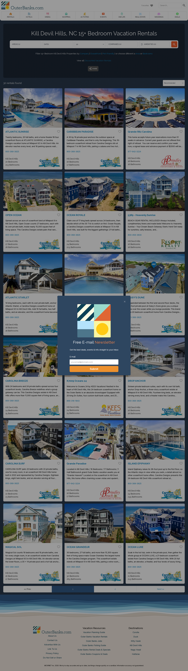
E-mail (73, 357)
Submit (94, 368)
